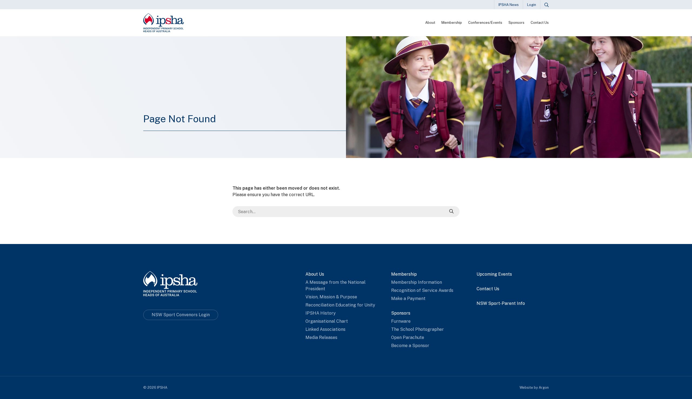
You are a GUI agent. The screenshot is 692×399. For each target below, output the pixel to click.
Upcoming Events (494, 274)
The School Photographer (417, 329)
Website (526, 387)
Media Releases (321, 337)
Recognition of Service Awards (422, 290)
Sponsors (516, 23)
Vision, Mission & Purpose (331, 296)
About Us (314, 274)
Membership (451, 23)
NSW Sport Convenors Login (181, 314)
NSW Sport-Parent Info (501, 303)
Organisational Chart (326, 321)
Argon (544, 387)
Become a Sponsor (410, 345)
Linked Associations (325, 329)
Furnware (401, 321)
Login (531, 5)
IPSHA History (320, 313)
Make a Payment (408, 298)
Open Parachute (407, 337)
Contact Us (540, 23)
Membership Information (416, 282)
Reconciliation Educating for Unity (340, 305)
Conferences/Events (485, 23)
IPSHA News (508, 5)
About (430, 23)
